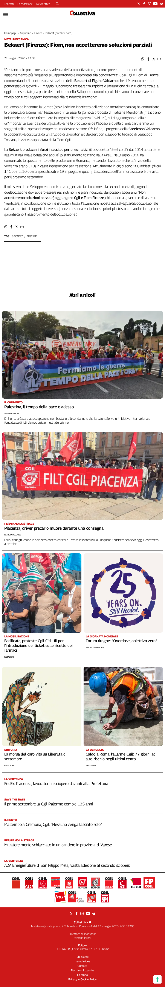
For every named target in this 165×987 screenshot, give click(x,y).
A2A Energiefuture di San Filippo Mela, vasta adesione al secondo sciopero (67, 865)
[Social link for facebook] (144, 3)
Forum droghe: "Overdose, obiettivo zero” (121, 640)
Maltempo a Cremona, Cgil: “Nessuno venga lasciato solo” (53, 824)
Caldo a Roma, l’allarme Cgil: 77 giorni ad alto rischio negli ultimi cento (121, 756)
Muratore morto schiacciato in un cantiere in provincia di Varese (58, 844)
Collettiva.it (82, 922)
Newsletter (43, 4)
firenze (32, 236)
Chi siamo (83, 956)
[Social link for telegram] (161, 3)
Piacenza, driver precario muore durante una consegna (54, 528)
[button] (143, 59)
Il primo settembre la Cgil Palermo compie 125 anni (48, 804)
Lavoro (38, 33)
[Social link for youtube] (155, 3)
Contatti (9, 4)
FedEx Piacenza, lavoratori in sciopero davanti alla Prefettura (56, 783)
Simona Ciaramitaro (95, 647)
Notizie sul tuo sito (82, 970)
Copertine (25, 33)
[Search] (57, 4)
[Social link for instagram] (149, 3)
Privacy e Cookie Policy (82, 979)
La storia (82, 974)
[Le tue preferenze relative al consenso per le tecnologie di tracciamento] (157, 979)
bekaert (17, 236)
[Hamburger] (5, 14)
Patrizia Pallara (12, 535)
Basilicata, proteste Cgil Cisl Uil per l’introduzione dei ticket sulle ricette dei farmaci (38, 645)
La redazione (25, 4)
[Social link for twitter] (138, 3)
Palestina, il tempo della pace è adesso (39, 406)
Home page (10, 33)
